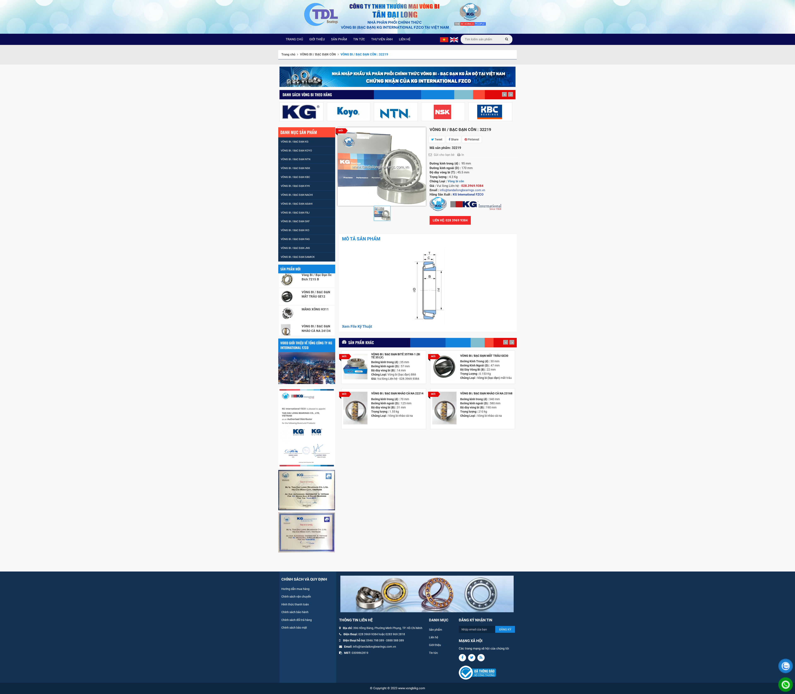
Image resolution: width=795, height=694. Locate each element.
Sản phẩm (435, 629)
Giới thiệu (435, 645)
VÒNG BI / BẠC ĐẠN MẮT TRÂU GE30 (484, 355)
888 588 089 (396, 640)
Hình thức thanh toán (295, 604)
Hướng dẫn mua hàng (295, 589)
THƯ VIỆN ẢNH (382, 39)
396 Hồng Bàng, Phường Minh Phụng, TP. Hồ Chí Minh (387, 628)
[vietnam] (444, 39)
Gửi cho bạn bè (444, 155)
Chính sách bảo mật (294, 627)
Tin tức (433, 652)
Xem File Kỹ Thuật (357, 326)
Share (454, 139)
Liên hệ (433, 637)
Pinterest (473, 139)
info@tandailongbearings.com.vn (374, 646)
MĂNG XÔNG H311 (315, 283)
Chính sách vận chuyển (296, 596)
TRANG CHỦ (294, 39)
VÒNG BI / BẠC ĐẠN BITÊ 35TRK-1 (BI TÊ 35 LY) (395, 356)
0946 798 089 (375, 640)
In (462, 155)
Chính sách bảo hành (294, 612)
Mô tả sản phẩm (361, 238)
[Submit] (506, 39)
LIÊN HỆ (405, 39)
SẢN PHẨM (339, 39)
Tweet (438, 139)
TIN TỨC (359, 39)
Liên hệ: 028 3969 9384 (450, 220)
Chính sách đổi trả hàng (296, 620)
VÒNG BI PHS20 (313, 334)
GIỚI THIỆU (317, 39)
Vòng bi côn (456, 181)
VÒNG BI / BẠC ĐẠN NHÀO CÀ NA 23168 (486, 393)
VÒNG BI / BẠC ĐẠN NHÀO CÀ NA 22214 (397, 393)
